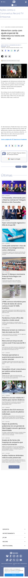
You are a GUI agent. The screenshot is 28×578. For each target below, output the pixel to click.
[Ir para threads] (20, 556)
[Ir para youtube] (20, 560)
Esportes (8, 66)
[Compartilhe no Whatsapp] (12, 50)
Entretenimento (9, 533)
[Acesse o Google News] (15, 50)
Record (2, 27)
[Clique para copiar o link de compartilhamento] (18, 50)
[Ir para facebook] (10, 556)
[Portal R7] (14, 1)
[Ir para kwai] (17, 556)
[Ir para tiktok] (10, 560)
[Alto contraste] (2, 56)
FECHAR (14, 575)
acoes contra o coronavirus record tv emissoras (14, 27)
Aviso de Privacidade (15, 571)
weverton (24, 166)
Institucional (8, 546)
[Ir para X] (14, 560)
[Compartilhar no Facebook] (5, 50)
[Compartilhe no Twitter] (2, 50)
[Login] (26, 1)
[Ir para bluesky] (7, 556)
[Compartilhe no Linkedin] (8, 50)
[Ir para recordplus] (7, 560)
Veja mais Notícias (14, 467)
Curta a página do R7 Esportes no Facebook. (14, 139)
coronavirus (18, 166)
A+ (6, 56)
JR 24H (5, 537)
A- (9, 56)
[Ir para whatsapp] (17, 560)
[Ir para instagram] (14, 556)
